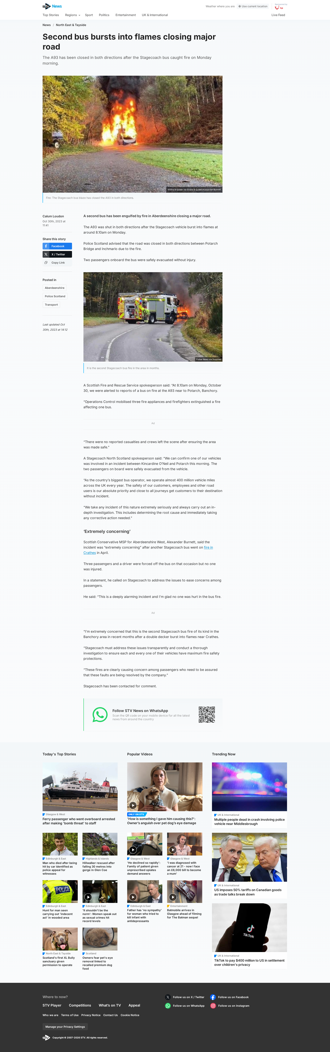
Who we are (50, 1015)
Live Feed (278, 15)
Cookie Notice (130, 1015)
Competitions (80, 1005)
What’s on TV (110, 1005)
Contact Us (110, 1015)
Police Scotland (55, 296)
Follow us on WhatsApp (189, 1005)
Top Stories (51, 15)
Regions (71, 15)
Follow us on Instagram (233, 1005)
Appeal (134, 1005)
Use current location (254, 6)
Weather (211, 6)
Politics (104, 15)
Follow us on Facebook (233, 997)
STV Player (52, 1005)
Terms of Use (69, 1015)
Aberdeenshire (54, 287)
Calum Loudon (53, 216)
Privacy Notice (90, 1015)
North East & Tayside (71, 25)
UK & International (155, 15)
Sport (89, 15)
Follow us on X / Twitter (188, 997)
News (47, 25)
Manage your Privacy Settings (65, 1026)
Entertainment (126, 15)
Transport (51, 304)
